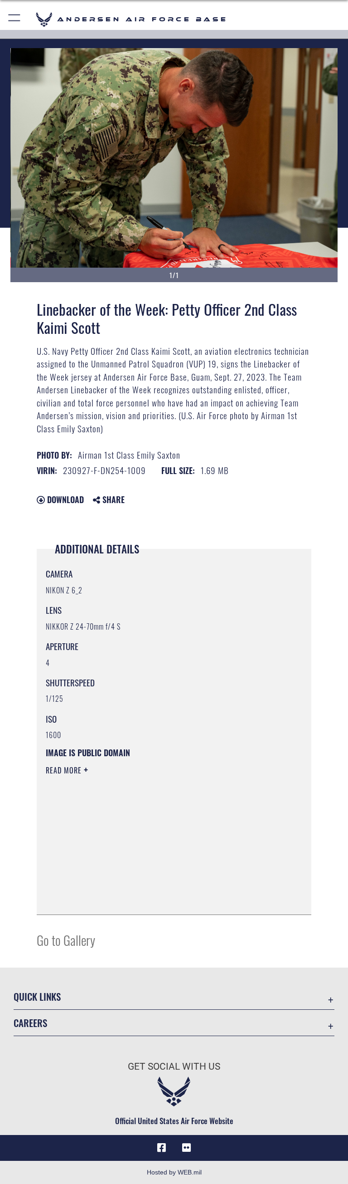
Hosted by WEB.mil (174, 1172)
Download (64, 499)
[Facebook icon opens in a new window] (161, 1148)
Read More (65, 770)
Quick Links (37, 996)
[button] (14, 19)
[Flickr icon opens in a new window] (186, 1148)
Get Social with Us (174, 1066)
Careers (30, 1023)
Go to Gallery (66, 939)
